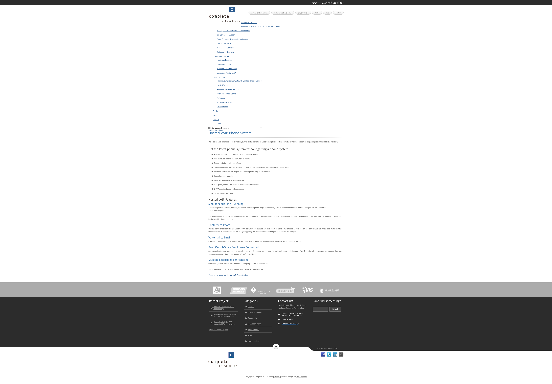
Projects (251, 335)
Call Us (211, 130)
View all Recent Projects (218, 330)
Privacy (277, 377)
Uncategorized (253, 341)
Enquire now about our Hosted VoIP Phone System (228, 275)
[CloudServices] (304, 13)
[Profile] (318, 13)
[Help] (328, 13)
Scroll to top (276, 346)
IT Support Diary (254, 324)
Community (252, 318)
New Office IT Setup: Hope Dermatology (223, 308)
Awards (251, 307)
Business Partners (255, 312)
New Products (253, 330)
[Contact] (339, 13)
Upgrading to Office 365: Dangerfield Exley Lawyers (223, 323)
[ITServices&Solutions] (260, 13)
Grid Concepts (301, 377)
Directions (219, 130)
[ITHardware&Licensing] (283, 13)
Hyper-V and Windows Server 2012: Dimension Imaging (225, 315)
